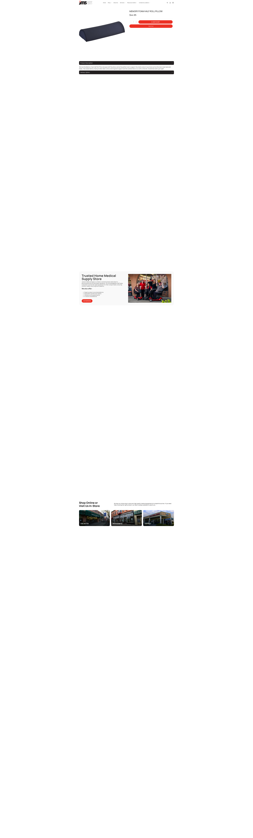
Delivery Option (85, 72)
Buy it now (151, 26)
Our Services (87, 301)
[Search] (167, 2)
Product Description (86, 63)
